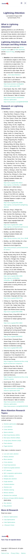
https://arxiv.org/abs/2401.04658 (13, 202)
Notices (23, 553)
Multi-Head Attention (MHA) (12, 435)
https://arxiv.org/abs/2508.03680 (13, 311)
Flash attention (8, 443)
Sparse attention (8, 432)
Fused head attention (10, 465)
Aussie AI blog (10, 51)
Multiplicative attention (10, 479)
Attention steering (9, 490)
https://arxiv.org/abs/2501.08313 (13, 182)
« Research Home (9, 525)
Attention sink (8, 487)
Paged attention (8, 446)
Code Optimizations (9, 522)
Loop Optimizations (9, 519)
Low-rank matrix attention (11, 454)
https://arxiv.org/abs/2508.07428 (13, 298)
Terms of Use (5, 553)
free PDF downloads (19, 49)
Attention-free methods (10, 495)
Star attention (8, 503)
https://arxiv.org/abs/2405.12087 (13, 348)
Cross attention (8, 462)
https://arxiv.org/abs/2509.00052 (13, 336)
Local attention (8, 427)
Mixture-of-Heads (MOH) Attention (14, 498)
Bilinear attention (8, 492)
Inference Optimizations (11, 517)
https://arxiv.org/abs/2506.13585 (13, 276)
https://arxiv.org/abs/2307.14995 (13, 224)
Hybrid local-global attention (12, 468)
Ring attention (8, 506)
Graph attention (8, 481)
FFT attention (7, 470)
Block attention (8, 459)
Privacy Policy (15, 553)
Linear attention (8, 429)
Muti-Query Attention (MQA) (12, 438)
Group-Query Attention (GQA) (12, 440)
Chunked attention (9, 484)
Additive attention (9, 476)
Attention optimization (10, 424)
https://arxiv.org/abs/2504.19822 (13, 323)
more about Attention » (14, 75)
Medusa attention (9, 456)
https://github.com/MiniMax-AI (12, 185)
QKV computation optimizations (13, 473)
